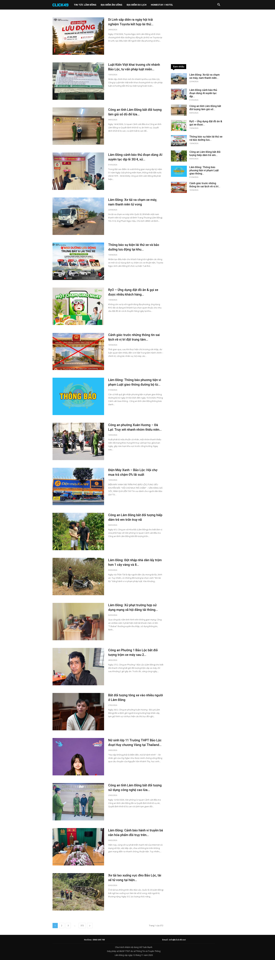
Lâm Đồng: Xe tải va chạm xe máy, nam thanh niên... (204, 76)
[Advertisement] (197, 37)
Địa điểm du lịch (136, 4)
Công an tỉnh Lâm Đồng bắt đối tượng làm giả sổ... (205, 108)
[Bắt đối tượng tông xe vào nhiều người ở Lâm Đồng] (78, 711)
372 (82, 925)
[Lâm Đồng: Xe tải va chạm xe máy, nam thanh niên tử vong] (78, 216)
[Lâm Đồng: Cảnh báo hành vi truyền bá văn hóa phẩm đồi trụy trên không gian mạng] (78, 846)
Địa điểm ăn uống (111, 4)
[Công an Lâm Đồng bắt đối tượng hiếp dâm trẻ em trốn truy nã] (78, 531)
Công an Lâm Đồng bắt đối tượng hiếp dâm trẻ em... (204, 153)
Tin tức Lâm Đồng (85, 4)
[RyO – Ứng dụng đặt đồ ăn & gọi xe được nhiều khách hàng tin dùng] (78, 306)
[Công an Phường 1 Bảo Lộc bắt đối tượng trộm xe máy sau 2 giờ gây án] (78, 666)
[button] (218, 5)
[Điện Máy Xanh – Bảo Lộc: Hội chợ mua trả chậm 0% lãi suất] (78, 486)
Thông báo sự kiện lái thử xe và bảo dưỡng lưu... (205, 138)
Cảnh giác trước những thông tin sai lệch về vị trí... (204, 185)
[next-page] (89, 925)
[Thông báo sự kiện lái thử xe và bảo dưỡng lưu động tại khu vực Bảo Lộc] (78, 261)
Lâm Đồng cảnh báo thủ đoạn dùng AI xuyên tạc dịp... (203, 93)
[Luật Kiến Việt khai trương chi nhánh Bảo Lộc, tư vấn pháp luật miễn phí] (78, 81)
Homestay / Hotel (162, 4)
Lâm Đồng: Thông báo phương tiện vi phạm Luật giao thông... (204, 170)
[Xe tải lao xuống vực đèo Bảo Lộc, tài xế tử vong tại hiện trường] (78, 892)
